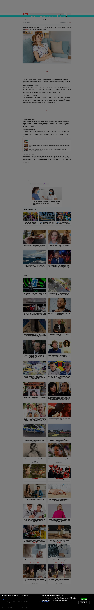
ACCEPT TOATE (84, 599)
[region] (47, 602)
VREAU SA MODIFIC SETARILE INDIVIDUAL (84, 602)
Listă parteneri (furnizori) (45, 601)
